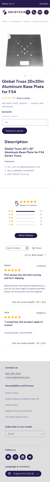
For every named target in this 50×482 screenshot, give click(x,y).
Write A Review (26, 235)
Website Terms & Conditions (18, 411)
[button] (46, 12)
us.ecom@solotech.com (17, 377)
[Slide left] (19, 76)
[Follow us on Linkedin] (23, 457)
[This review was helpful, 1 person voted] (38, 302)
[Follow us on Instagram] (15, 457)
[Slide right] (31, 76)
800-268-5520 (13, 373)
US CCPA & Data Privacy (16, 417)
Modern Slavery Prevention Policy (21, 399)
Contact (44, 3)
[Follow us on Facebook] (8, 457)
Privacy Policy (11, 393)
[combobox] (35, 255)
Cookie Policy (11, 405)
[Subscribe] (42, 434)
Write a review (23, 98)
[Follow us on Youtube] (30, 457)
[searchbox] (14, 248)
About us (6, 3)
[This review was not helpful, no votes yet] (43, 302)
